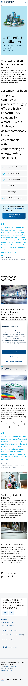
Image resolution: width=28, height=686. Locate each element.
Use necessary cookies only (14, 361)
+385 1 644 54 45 (8, 622)
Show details (19, 347)
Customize (13, 356)
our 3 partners (10, 329)
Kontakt (4, 620)
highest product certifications (15, 208)
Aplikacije (6, 5)
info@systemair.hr (6, 670)
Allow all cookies (14, 352)
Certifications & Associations (14, 216)
